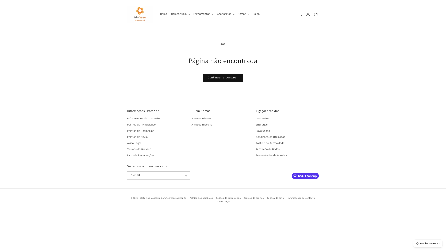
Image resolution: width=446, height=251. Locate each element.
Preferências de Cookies (271, 155)
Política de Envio (137, 137)
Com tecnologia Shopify (173, 198)
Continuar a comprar (223, 77)
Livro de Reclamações (141, 155)
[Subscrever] (186, 176)
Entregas (262, 125)
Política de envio (276, 198)
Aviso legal (224, 202)
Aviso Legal (134, 143)
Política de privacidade (228, 198)
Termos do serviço (254, 198)
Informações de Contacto (143, 118)
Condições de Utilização (271, 137)
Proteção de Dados (268, 149)
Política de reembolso (201, 198)
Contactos (262, 118)
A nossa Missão (201, 118)
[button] (180, 14)
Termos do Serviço (139, 149)
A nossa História (202, 125)
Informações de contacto (301, 198)
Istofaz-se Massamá (150, 198)
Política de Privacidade (141, 125)
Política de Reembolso (140, 131)
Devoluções (263, 131)
